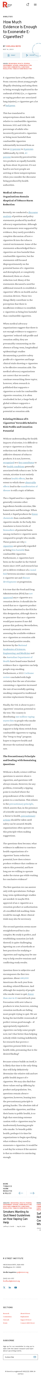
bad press (10, 105)
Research (6, 1313)
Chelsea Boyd (13, 46)
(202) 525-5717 (8, 1278)
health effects (18, 478)
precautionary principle (21, 803)
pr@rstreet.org (22, 1272)
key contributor (26, 462)
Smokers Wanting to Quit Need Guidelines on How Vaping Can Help (16, 1217)
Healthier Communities (12, 67)
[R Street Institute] (7, 4)
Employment (24, 1316)
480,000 (24, 978)
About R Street (25, 1313)
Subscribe (35, 1357)
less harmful (18, 549)
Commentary (7, 1316)
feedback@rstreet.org (11, 1281)
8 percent (28, 149)
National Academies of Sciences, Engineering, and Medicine (16, 649)
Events (5, 1323)
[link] (4, 1287)
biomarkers (9, 529)
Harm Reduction (25, 65)
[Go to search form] (28, 4)
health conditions (15, 466)
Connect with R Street (27, 1323)
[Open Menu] (35, 4)
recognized (8, 462)
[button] (30, 55)
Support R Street (25, 1320)
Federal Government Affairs (17, 1203)
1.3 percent (15, 149)
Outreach (6, 1320)
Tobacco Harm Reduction (22, 69)
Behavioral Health (16, 63)
